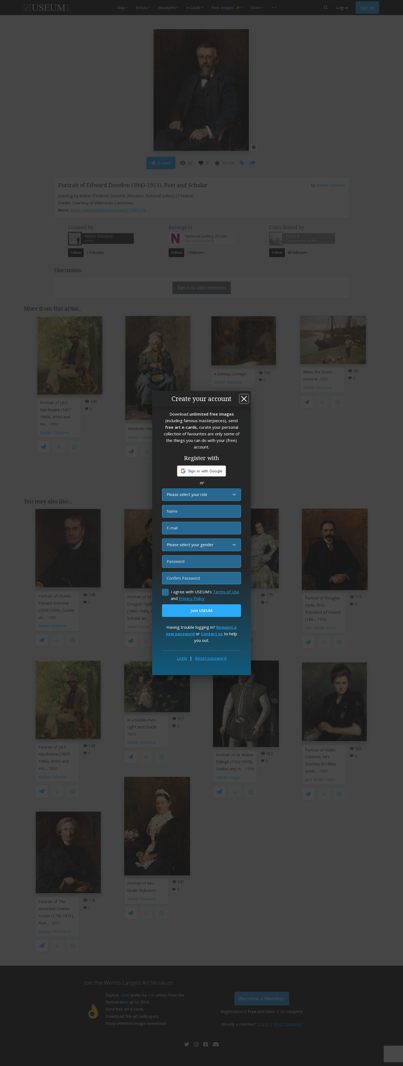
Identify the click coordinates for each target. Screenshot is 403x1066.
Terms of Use (226, 591)
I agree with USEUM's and (205, 595)
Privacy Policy (192, 598)
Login (182, 658)
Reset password (210, 658)
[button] (201, 471)
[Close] (244, 399)
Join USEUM (201, 610)
